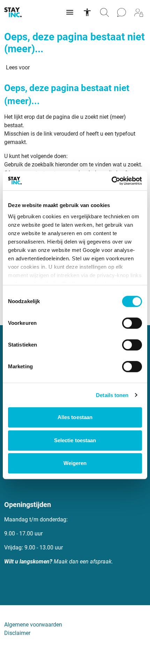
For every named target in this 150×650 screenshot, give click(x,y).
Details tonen (112, 395)
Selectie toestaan (75, 440)
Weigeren (75, 463)
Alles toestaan (75, 417)
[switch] (132, 323)
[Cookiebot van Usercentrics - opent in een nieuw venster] (111, 180)
